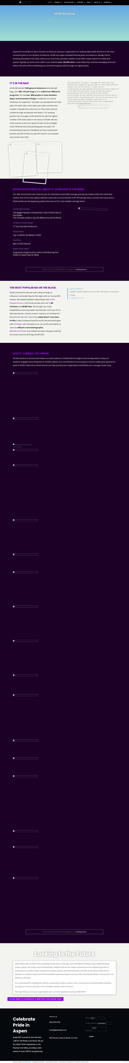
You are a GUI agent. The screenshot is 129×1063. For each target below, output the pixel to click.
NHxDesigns (27, 1062)
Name (87, 1018)
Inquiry (88, 1030)
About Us (97, 2)
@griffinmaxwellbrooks (76, 289)
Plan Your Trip (68, 2)
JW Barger (18, 324)
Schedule (57, 2)
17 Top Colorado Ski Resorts (25, 226)
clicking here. (81, 269)
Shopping (80, 2)
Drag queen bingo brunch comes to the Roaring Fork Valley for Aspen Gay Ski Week (35, 253)
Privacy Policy (85, 1062)
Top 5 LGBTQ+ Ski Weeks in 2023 (27, 235)
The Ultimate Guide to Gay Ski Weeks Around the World (37, 218)
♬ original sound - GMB (76, 298)
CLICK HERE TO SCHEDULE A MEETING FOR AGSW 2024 (35, 999)
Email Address (91, 1023)
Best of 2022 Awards (21, 243)
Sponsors (107, 2)
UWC (26, 317)
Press (89, 2)
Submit (91, 1037)
